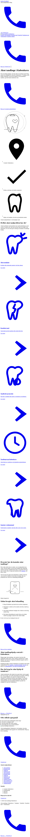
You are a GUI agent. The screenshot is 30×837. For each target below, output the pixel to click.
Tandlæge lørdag (11, 36)
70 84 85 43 (3, 798)
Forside (2, 35)
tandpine (23, 571)
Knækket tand (14, 35)
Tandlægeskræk (7, 783)
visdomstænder (8, 666)
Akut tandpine (7, 35)
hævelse (25, 665)
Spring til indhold (5, 1)
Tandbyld (20, 35)
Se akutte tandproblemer (10, 109)
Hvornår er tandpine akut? (8, 722)
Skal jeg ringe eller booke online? (9, 723)
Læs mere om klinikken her (18, 666)
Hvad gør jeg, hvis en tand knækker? (10, 724)
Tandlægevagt (25, 35)
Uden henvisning (7, 782)
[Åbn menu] (11, 66)
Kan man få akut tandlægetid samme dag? (11, 720)
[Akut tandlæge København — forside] (7, 33)
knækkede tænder (18, 665)
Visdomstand (4, 36)
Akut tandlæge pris (7, 780)
